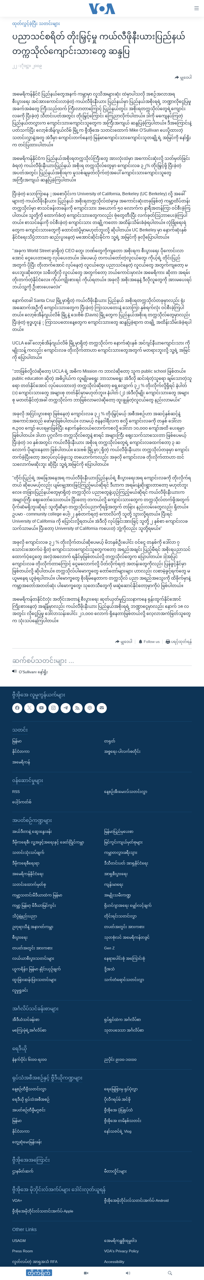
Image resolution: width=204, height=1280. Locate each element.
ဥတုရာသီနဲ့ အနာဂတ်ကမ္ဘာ (32, 927)
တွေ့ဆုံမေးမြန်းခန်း (27, 1142)
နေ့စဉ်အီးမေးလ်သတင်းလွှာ (125, 791)
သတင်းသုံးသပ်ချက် (28, 853)
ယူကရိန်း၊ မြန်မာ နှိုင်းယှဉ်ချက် (36, 969)
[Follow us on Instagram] (53, 708)
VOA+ (17, 1201)
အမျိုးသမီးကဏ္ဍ (117, 895)
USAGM (19, 1241)
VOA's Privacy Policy (121, 1251)
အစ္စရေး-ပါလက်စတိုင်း (122, 752)
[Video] (86, 1273)
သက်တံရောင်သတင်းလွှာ (124, 980)
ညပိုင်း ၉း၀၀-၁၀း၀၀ (120, 1060)
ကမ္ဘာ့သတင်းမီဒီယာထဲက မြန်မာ (37, 895)
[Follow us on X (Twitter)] (29, 708)
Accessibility (114, 1262)
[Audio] (128, 1273)
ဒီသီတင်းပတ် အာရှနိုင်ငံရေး (126, 863)
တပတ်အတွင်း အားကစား (32, 948)
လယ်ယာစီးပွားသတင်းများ (33, 959)
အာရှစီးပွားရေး (116, 874)
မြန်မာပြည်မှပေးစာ (118, 831)
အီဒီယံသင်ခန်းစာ (25, 1020)
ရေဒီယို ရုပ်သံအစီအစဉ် (30, 1100)
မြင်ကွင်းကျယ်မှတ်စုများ (123, 842)
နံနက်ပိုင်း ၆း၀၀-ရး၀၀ (29, 1060)
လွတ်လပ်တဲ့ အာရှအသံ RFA (34, 1262)
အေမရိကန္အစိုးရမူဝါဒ (120, 1241)
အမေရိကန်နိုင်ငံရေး (28, 874)
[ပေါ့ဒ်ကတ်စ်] (89, 708)
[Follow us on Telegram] (66, 708)
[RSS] (78, 708)
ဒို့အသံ (109, 969)
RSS (16, 791)
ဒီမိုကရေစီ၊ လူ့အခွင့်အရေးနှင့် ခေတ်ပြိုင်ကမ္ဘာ (48, 842)
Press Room (22, 1251)
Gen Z (109, 948)
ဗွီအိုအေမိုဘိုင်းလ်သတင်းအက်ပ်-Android (136, 1201)
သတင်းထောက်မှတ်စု (29, 884)
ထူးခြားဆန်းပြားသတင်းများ (34, 980)
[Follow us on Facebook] (17, 708)
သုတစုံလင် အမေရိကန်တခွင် (127, 937)
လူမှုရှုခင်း (20, 990)
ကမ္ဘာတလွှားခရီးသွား (120, 853)
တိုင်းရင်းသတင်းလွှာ (120, 916)
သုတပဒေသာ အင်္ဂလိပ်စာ (124, 1030)
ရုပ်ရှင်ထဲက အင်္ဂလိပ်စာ (122, 1020)
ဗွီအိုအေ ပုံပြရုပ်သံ (118, 1110)
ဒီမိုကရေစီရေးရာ (25, 863)
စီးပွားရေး (20, 937)
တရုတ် (109, 741)
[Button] (183, 77)
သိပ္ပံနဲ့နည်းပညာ (24, 916)
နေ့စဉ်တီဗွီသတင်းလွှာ (29, 1089)
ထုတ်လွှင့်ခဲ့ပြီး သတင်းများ (36, 23)
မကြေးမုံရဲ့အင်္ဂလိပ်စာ (29, 1030)
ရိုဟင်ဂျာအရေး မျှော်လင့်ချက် (128, 906)
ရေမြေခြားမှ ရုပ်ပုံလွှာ (121, 1089)
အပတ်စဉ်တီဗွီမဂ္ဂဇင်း (28, 1110)
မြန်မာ (17, 741)
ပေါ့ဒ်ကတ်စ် (21, 802)
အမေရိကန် (21, 762)
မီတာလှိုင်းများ (115, 1171)
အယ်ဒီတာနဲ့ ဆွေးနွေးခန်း (32, 831)
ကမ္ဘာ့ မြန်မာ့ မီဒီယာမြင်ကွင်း (34, 906)
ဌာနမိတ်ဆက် (22, 1171)
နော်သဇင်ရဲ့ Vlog (117, 1131)
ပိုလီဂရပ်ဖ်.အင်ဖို (117, 1100)
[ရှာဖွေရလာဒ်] (170, 1273)
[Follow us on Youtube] (41, 708)
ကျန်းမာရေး (113, 884)
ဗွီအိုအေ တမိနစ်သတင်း (122, 1121)
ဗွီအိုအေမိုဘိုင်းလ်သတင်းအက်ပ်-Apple (42, 1211)
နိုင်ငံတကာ (20, 752)
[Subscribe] (102, 708)
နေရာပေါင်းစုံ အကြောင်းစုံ (124, 959)
